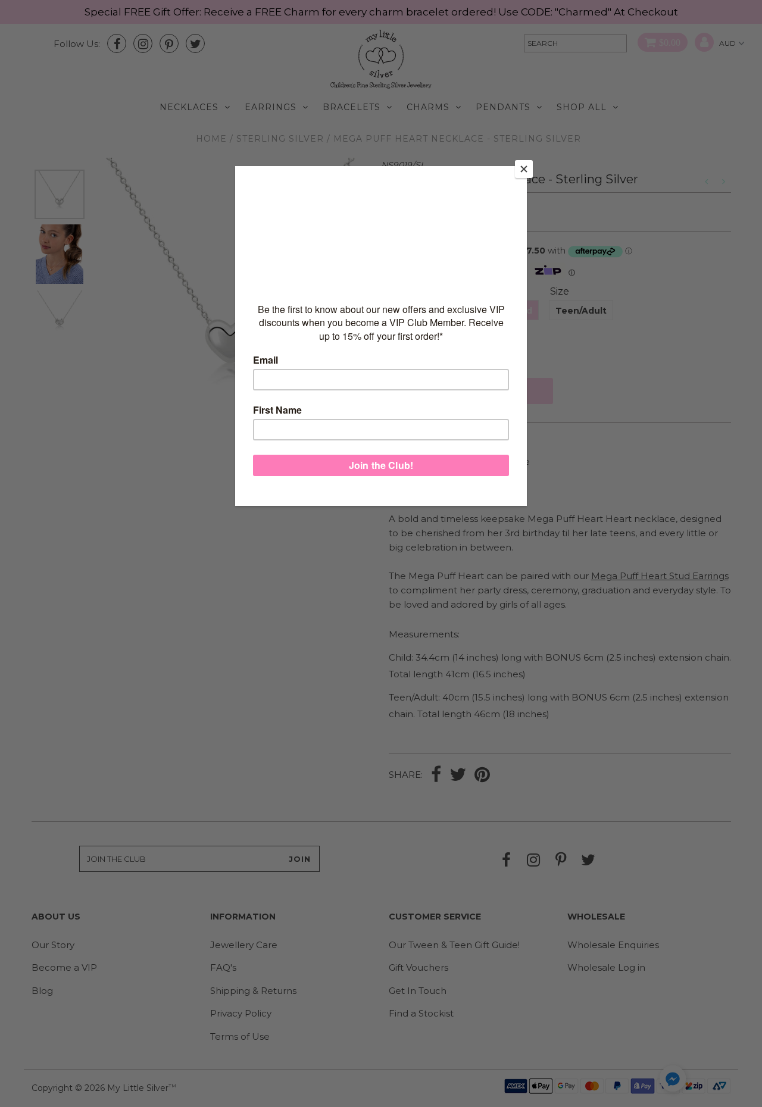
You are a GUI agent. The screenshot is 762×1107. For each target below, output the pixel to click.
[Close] (524, 169)
